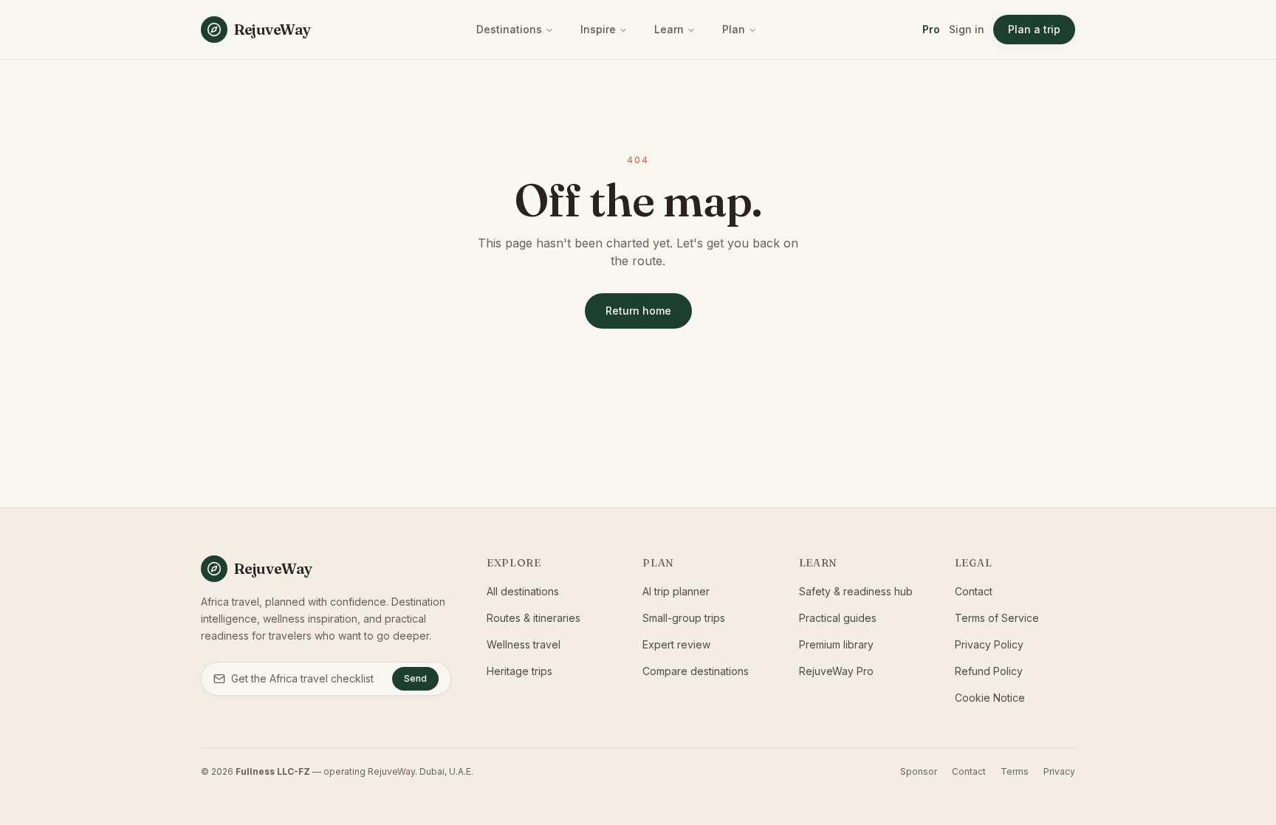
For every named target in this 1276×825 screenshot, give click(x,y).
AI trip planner (676, 591)
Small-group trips (683, 618)
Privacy (1059, 771)
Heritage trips (519, 671)
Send (415, 678)
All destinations (523, 591)
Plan (733, 29)
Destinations (509, 29)
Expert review (676, 644)
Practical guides (838, 618)
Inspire (598, 29)
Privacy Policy (989, 644)
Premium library (836, 644)
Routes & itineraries (533, 618)
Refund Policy (989, 671)
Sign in (966, 29)
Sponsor (918, 771)
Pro (931, 29)
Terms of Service (997, 618)
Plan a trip (1034, 29)
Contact (973, 591)
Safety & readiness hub (856, 591)
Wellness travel (523, 644)
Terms (1015, 771)
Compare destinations (695, 671)
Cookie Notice (990, 697)
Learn (669, 29)
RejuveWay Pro (836, 671)
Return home (638, 310)
